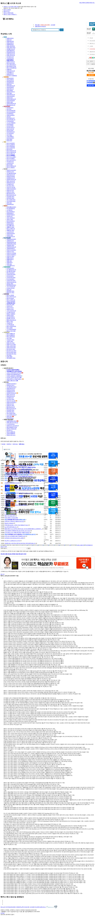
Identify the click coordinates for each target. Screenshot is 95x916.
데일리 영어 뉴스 (11, 435)
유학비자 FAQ (10, 190)
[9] (29, 486)
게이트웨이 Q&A (11, 358)
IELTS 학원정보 (11, 146)
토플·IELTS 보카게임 (12, 425)
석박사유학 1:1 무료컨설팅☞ (14, 379)
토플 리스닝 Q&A (11, 344)
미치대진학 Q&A (11, 277)
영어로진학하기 (11, 317)
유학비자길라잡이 (11, 188)
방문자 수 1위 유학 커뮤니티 (11, 6)
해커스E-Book (10, 298)
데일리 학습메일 (11, 301)
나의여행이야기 (11, 265)
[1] (34, 465)
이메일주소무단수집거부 (22, 907)
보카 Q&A (9, 338)
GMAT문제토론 (11, 100)
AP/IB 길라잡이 (11, 115)
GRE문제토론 (10, 87)
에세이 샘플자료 (11, 432)
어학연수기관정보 (11, 253)
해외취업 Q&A (10, 291)
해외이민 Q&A (10, 292)
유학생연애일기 (11, 214)
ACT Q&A (9, 135)
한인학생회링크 (11, 208)
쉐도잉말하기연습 (11, 66)
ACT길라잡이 (10, 133)
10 (70, 545)
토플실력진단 (10, 74)
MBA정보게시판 (11, 105)
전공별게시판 (10, 184)
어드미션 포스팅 (11, 187)
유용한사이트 (10, 309)
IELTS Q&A (10, 164)
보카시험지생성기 (11, 64)
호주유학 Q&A (10, 198)
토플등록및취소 (11, 50)
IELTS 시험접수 (11, 167)
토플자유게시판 (11, 71)
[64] (37, 534)
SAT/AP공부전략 (11, 110)
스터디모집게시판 (11, 310)
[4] (31, 530)
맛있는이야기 (10, 307)
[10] (32, 471)
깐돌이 (45, 514)
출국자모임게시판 (11, 195)
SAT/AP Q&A (10, 130)
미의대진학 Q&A (11, 274)
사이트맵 (53, 24)
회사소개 (3, 907)
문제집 (45, 499)
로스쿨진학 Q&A (11, 271)
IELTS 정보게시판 (11, 150)
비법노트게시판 (11, 55)
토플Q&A (9, 69)
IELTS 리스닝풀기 (11, 157)
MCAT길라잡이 (11, 272)
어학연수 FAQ (10, 251)
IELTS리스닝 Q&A (11, 350)
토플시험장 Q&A (11, 47)
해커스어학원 (7, 9)
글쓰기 (2, 546)
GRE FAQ (9, 84)
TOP (5, 546)
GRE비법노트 (10, 88)
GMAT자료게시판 (11, 99)
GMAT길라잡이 (11, 96)
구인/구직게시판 (11, 286)
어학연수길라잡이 (11, 250)
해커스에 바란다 (46, 24)
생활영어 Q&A (10, 227)
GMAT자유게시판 (11, 103)
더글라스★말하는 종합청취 (14, 376)
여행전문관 (9, 262)
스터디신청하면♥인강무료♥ (14, 372)
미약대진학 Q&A (11, 280)
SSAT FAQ (9, 140)
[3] (21, 501)
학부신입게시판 (11, 181)
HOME (3, 444)
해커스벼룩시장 (11, 228)
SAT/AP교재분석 (11, 112)
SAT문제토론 (10, 124)
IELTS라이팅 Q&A (11, 353)
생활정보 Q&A (10, 230)
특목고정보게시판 (11, 320)
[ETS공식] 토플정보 (12, 75)
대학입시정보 (10, 315)
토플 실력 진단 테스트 (40, 26)
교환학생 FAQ (10, 240)
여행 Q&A (9, 264)
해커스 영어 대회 (11, 331)
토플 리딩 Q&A (11, 343)
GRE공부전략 (10, 81)
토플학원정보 (10, 44)
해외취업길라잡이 (11, 285)
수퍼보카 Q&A (10, 339)
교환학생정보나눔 (11, 242)
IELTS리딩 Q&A (11, 349)
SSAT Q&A (9, 139)
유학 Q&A (9, 202)
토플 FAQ (9, 39)
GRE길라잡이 (10, 78)
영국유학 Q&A (10, 196)
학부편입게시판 (11, 182)
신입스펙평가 (10, 136)
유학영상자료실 (11, 176)
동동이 (45, 497)
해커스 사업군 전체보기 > (10, 14)
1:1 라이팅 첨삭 (11, 424)
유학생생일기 (10, 213)
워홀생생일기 (10, 259)
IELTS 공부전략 (11, 147)
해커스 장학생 (10, 295)
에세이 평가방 (10, 129)
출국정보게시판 (11, 193)
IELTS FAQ (9, 149)
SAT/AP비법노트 (11, 119)
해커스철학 (9, 327)
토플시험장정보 (11, 46)
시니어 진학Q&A (11, 122)
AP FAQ (9, 116)
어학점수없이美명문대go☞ (14, 374)
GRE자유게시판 (11, 94)
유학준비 (9, 444)
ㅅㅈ (45, 503)
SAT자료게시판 (11, 118)
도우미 (45, 465)
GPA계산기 (9, 430)
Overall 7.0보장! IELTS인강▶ (14, 377)
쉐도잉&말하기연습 (12, 427)
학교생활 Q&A (10, 225)
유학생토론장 (10, 224)
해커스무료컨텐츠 (11, 326)
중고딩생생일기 (11, 211)
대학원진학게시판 (11, 179)
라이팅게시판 (10, 57)
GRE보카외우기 (11, 91)
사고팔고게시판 (11, 312)
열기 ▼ (2, 574)
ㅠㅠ (45, 505)
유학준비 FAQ (10, 171)
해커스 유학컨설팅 (8, 12)
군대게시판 (9, 323)
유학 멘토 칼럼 (10, 304)
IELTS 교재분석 (11, 144)
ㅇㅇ (45, 512)
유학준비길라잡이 (11, 170)
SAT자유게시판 (11, 132)
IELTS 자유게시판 (11, 166)
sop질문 (46, 527)
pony (45, 525)
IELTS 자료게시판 (11, 152)
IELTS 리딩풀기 (11, 158)
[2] (15, 503)
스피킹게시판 (10, 58)
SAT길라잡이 (10, 107)
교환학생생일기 (11, 248)
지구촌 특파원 (10, 324)
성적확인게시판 (11, 49)
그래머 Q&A (10, 341)
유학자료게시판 (11, 174)
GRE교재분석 (10, 79)
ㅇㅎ (45, 538)
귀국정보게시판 (11, 236)
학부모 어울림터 (11, 313)
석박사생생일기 (11, 218)
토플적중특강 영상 (12, 421)
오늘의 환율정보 (11, 433)
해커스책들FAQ (11, 335)
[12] (31, 474)
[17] (32, 493)
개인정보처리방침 (10, 907)
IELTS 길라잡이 (11, 143)
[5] (36, 473)
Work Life (9, 289)
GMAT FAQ (10, 97)
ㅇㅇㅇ (45, 501)
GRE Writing (10, 90)
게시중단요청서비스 (40, 907)
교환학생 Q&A (10, 245)
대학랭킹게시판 (11, 178)
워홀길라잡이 (10, 257)
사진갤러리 (9, 210)
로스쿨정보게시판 (11, 269)
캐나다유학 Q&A (11, 199)
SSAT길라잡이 (10, 138)
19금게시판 (9, 216)
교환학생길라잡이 (11, 239)
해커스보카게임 (11, 63)
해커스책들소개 (11, 333)
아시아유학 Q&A (11, 201)
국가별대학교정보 (11, 173)
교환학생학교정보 (11, 243)
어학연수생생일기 (11, 254)
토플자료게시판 (11, 53)
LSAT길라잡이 (10, 268)
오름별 (45, 528)
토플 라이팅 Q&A (11, 347)
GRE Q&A (9, 93)
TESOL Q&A (10, 283)
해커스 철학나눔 (11, 299)
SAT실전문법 (10, 126)
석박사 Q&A (10, 219)
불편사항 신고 (51, 907)
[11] (35, 476)
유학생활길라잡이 (11, 207)
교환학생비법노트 (11, 247)
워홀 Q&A (9, 261)
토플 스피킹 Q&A (11, 346)
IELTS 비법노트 (11, 153)
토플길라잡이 (10, 38)
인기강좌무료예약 (11, 329)
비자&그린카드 (11, 288)
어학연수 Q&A (10, 256)
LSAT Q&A (9, 356)
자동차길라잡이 (11, 233)
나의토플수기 (10, 72)
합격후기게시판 (11, 318)
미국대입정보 (10, 121)
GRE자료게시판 (11, 85)
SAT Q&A (9, 355)
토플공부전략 (10, 41)
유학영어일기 (10, 222)
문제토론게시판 (11, 52)
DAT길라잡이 (10, 276)
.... (44, 530)
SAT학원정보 (10, 113)
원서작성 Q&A (10, 185)
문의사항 (37, 24)
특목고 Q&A (10, 321)
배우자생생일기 (11, 221)
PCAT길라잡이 (10, 279)
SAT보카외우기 (11, 127)
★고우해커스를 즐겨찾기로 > (87, 2)
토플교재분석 (10, 43)
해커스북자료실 (11, 336)
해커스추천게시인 (11, 296)
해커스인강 (7, 11)
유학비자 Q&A (10, 192)
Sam (45, 495)
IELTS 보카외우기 (11, 160)
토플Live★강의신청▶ (12, 380)
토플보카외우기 (11, 61)
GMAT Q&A (10, 102)
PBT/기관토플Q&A (11, 67)
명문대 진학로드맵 (11, 428)
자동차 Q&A (10, 235)
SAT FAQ (9, 109)
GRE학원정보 (10, 82)
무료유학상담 (10, 204)
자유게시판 (9, 306)
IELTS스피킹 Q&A (11, 352)
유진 (45, 543)
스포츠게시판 (10, 231)
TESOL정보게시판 (11, 282)
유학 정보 (15, 444)
